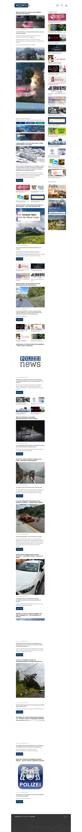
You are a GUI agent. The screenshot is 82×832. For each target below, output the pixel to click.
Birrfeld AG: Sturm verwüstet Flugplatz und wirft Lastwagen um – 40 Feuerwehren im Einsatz (29, 615)
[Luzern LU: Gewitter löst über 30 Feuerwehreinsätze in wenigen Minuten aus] (30, 682)
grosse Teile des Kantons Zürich (33, 600)
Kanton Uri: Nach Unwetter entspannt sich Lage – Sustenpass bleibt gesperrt (29, 459)
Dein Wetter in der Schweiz (27, 120)
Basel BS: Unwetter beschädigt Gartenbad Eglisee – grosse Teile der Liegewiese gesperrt (30, 759)
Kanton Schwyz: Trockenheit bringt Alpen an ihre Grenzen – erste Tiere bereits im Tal (29, 205)
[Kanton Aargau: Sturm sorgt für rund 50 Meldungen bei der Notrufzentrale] (30, 297)
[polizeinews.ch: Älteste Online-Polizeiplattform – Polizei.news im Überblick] (30, 361)
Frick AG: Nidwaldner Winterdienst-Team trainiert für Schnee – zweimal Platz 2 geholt (29, 501)
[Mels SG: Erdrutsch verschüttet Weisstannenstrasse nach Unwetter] (30, 431)
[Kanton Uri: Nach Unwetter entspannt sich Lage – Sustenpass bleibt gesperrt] (30, 473)
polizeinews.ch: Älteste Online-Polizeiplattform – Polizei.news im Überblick (30, 344)
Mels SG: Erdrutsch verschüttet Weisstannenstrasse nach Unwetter (27, 417)
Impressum (18, 816)
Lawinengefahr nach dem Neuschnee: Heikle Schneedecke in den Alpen (29, 143)
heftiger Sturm (21, 747)
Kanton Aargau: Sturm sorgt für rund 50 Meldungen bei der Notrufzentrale (28, 284)
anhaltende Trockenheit (23, 251)
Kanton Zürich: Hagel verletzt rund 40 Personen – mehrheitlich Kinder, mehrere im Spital (29, 556)
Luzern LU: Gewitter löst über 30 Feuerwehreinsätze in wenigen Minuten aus (29, 660)
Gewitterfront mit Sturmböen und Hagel (27, 643)
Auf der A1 (18, 648)
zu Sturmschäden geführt (22, 796)
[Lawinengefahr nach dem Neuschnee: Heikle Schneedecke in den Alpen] (30, 154)
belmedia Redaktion (24, 29)
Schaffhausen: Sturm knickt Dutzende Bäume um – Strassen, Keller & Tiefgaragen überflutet (30, 717)
